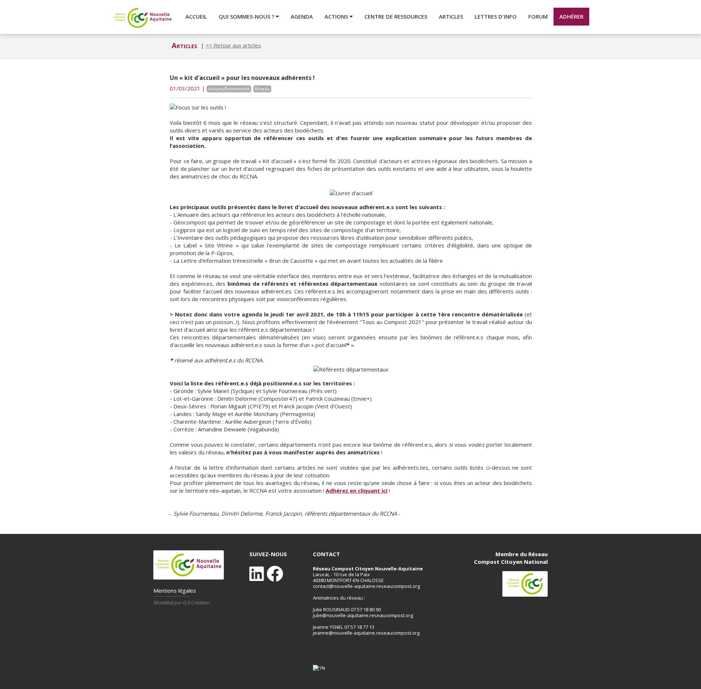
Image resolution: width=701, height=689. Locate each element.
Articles (451, 16)
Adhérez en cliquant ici (356, 490)
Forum (538, 16)
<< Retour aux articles (233, 45)
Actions (337, 16)
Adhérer (571, 16)
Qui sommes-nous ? (247, 16)
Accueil (196, 16)
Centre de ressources (395, 16)
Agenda (302, 16)
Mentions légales (174, 590)
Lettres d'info (496, 16)
